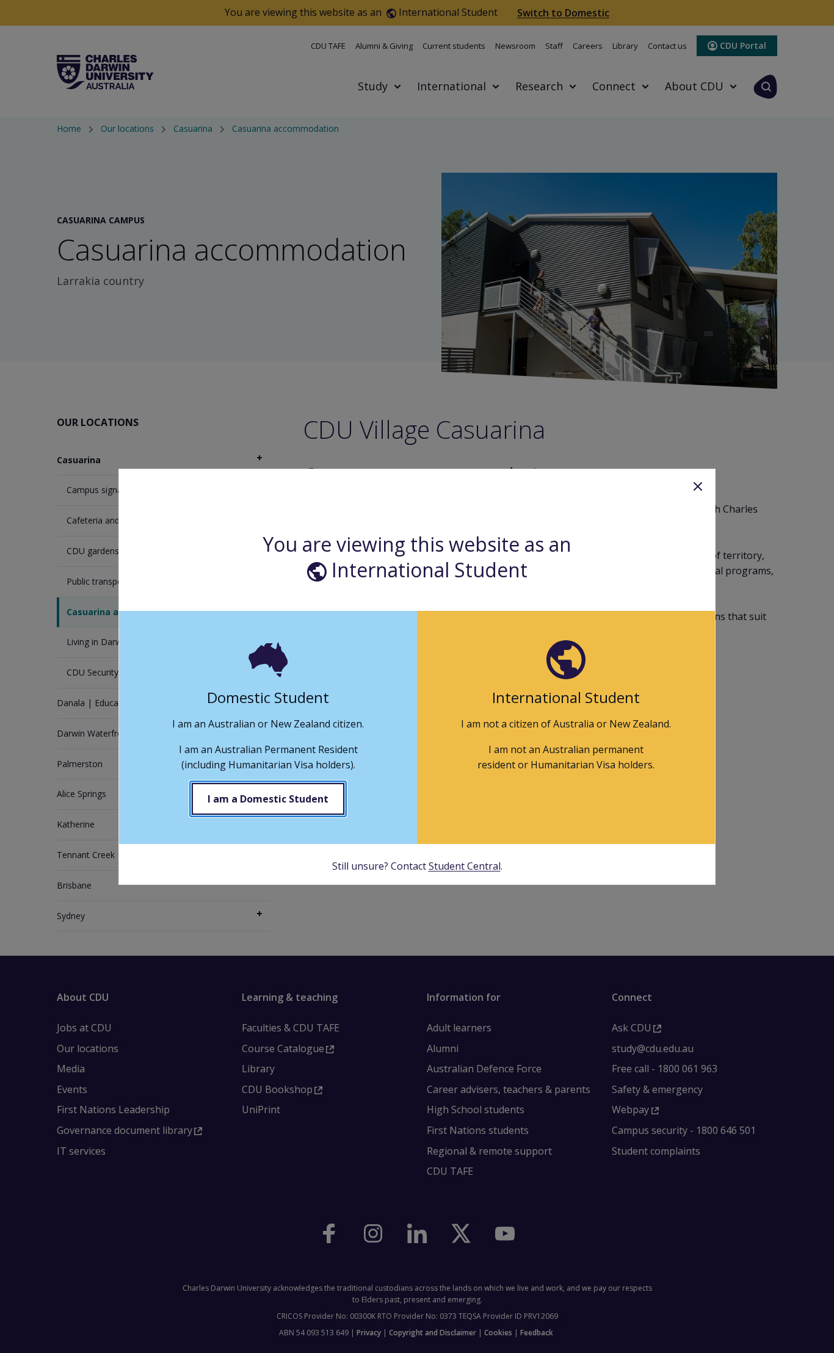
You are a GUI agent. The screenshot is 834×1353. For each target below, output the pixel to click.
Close (698, 486)
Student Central (465, 866)
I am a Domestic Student (268, 799)
